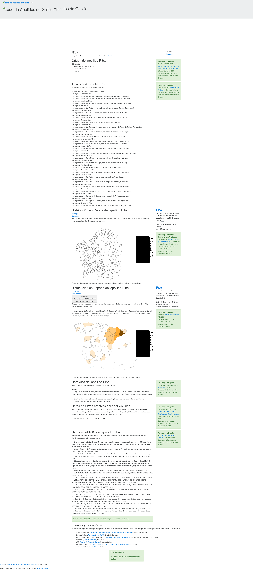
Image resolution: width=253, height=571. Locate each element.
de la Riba (109, 56)
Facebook (169, 54)
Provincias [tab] (75, 291)
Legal (8, 564)
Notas (20, 564)
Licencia (14, 564)
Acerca (2, 564)
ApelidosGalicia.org (31, 564)
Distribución (84, 298)
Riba (159, 210)
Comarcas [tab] (75, 216)
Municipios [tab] (75, 214)
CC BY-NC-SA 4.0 (43, 568)
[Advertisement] (126, 35)
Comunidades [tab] (77, 294)
